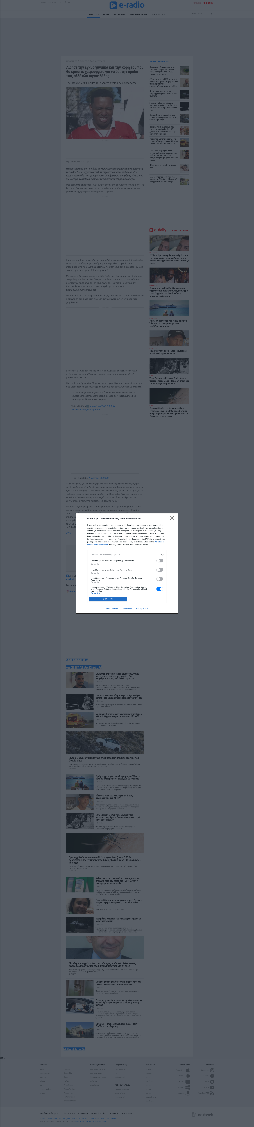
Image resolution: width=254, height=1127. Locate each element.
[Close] (172, 518)
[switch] (159, 560)
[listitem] (127, 554)
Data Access (127, 608)
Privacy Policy (142, 608)
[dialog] (127, 563)
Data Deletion (112, 608)
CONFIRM (108, 599)
